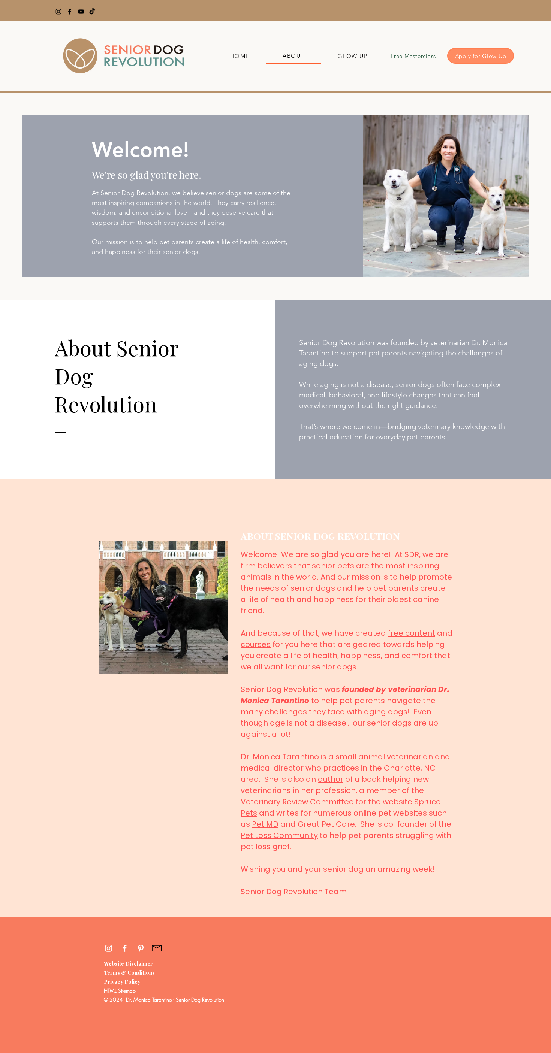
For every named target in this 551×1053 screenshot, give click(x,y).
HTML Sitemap (120, 990)
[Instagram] (58, 11)
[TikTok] (92, 11)
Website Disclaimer (128, 963)
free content (411, 633)
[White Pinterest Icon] (140, 948)
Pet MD (265, 824)
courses (256, 644)
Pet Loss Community (279, 835)
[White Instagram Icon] (108, 948)
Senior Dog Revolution (200, 999)
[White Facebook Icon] (124, 948)
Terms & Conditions (129, 972)
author (330, 779)
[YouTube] (81, 11)
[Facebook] (69, 11)
